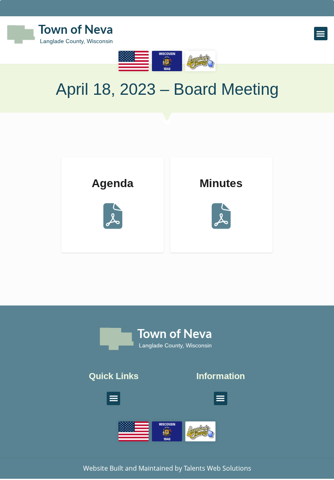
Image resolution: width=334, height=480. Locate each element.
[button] (320, 33)
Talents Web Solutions (217, 468)
